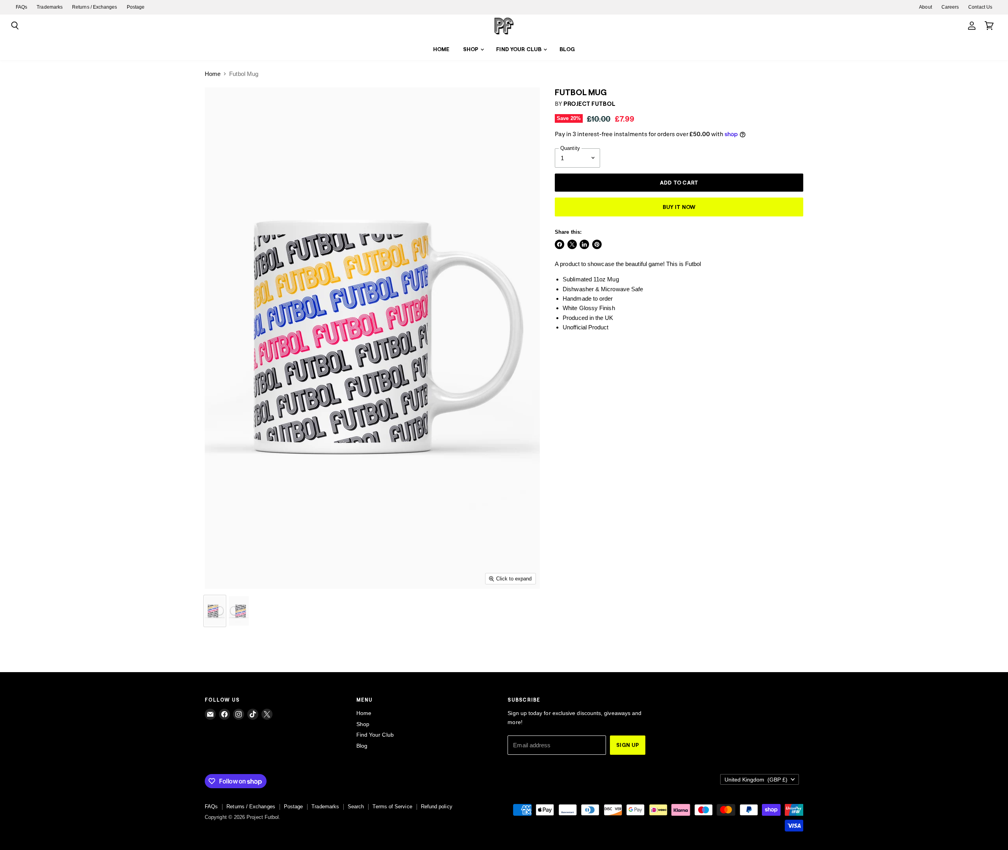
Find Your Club (519, 49)
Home (441, 49)
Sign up (627, 744)
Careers (950, 7)
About (925, 7)
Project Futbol (589, 103)
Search (356, 806)
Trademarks (50, 7)
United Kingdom (756, 779)
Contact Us (980, 7)
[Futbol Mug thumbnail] (215, 610)
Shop (471, 49)
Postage (136, 7)
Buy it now (679, 206)
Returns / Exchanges (94, 7)
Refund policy (436, 806)
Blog (567, 49)
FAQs (21, 7)
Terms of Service (392, 806)
